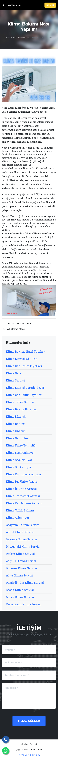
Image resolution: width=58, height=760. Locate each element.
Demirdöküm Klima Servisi (25, 582)
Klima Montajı (16, 416)
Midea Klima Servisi (20, 597)
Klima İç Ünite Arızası (21, 489)
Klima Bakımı (15, 424)
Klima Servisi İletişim (29, 755)
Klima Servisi (15, 380)
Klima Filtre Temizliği (21, 445)
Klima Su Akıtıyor (18, 467)
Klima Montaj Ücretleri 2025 (25, 387)
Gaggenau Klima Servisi (22, 525)
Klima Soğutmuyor (19, 460)
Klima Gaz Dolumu (19, 438)
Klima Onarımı (16, 431)
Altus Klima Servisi (19, 575)
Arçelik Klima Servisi (21, 561)
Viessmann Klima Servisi (23, 604)
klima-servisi (10, 37)
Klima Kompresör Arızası (23, 474)
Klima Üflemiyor (17, 517)
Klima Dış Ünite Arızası (22, 481)
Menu (49, 5)
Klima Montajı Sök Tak (21, 359)
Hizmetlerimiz (23, 37)
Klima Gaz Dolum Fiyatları (24, 395)
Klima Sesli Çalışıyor (20, 452)
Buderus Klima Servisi (21, 568)
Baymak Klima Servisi (21, 539)
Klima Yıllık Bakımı (20, 510)
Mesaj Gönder (29, 720)
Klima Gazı (13, 373)
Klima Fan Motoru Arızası (24, 503)
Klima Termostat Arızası (23, 496)
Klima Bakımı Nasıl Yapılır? (25, 351)
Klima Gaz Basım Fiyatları (24, 366)
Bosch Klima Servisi (20, 590)
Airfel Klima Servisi (20, 532)
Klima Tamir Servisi (20, 402)
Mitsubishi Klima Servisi (23, 546)
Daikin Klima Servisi (20, 554)
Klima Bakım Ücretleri (21, 409)
